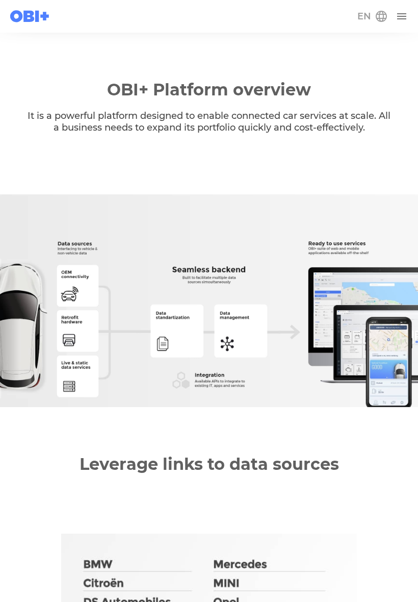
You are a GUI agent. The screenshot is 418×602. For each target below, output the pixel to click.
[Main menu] (401, 16)
